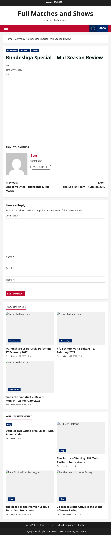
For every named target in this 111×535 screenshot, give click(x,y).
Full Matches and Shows (55, 13)
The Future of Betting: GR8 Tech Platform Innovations (77, 460)
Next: (84, 184)
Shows (35, 50)
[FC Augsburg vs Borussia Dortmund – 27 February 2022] (30, 328)
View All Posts (40, 167)
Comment (12, 215)
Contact (82, 525)
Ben (8, 65)
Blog (9, 424)
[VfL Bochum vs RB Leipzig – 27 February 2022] (81, 328)
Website (10, 279)
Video (102, 28)
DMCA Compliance (66, 525)
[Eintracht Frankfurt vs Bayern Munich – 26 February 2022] (30, 377)
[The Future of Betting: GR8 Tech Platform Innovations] (81, 438)
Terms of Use (47, 525)
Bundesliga (12, 50)
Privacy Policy (30, 525)
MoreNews (66, 531)
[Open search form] (86, 28)
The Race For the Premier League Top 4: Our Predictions (27, 508)
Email (10, 268)
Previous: (27, 187)
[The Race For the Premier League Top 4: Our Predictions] (30, 486)
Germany (24, 50)
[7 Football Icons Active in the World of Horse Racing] (81, 486)
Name (10, 257)
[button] (6, 28)
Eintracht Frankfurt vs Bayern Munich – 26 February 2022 (25, 398)
